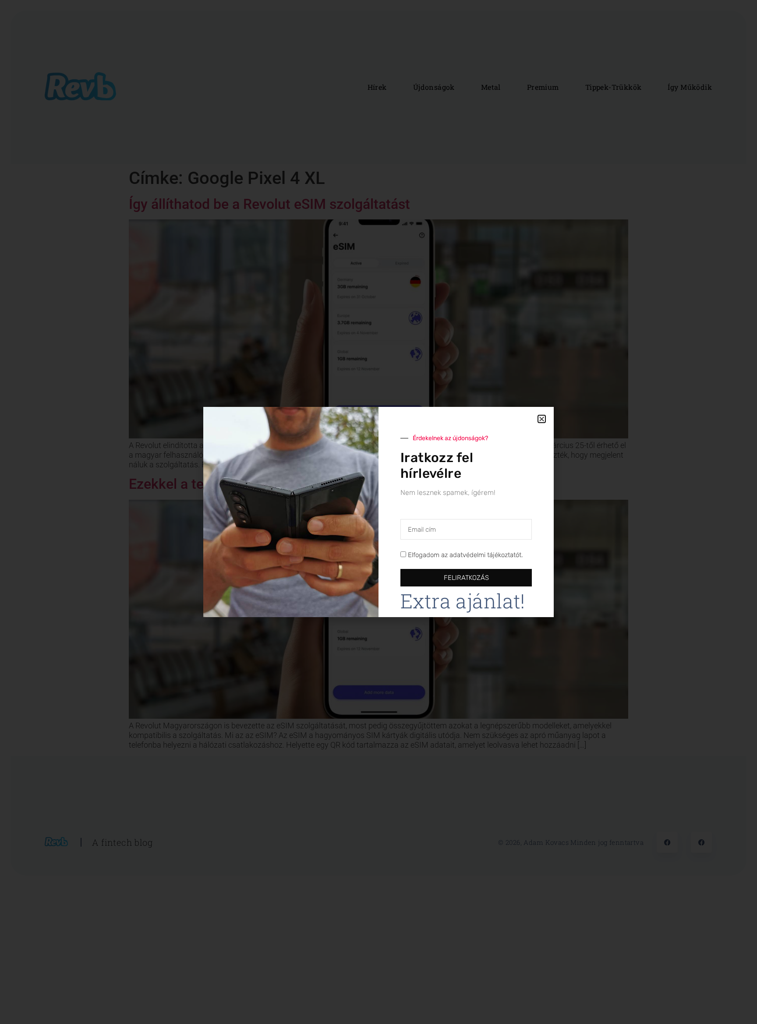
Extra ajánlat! (462, 601)
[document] (378, 512)
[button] (541, 419)
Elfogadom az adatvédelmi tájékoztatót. (465, 555)
